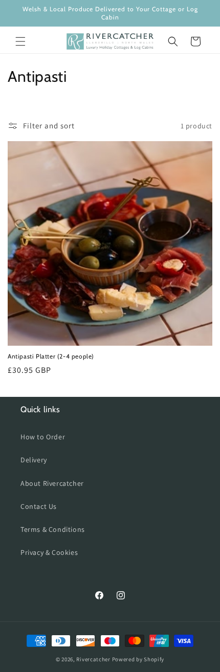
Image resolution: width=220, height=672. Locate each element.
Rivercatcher (93, 659)
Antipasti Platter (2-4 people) (51, 356)
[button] (20, 41)
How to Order (42, 436)
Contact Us (38, 506)
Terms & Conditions (52, 529)
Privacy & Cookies (49, 552)
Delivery (33, 459)
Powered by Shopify (138, 659)
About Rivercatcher (52, 483)
